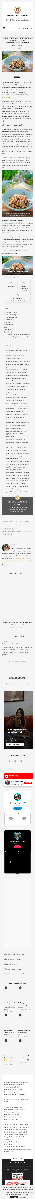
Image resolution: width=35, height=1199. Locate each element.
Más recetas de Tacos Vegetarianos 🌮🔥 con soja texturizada (10, 1059)
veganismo (27, 531)
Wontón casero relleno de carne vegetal (9, 1032)
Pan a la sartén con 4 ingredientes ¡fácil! (24, 1032)
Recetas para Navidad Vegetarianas (15, 1117)
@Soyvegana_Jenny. (17, 511)
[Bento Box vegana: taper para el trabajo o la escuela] (17, 598)
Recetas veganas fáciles (11, 1087)
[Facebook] (10, 1163)
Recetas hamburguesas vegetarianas (16, 1082)
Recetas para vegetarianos (12, 1092)
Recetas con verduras (11, 1119)
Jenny (14, 545)
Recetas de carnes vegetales (13, 1107)
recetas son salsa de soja (11, 525)
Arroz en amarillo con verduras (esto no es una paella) (24, 1058)
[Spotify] (25, 28)
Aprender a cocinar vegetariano (14, 1084)
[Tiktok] (28, 28)
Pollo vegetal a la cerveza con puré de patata (23, 1005)
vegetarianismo (7, 534)
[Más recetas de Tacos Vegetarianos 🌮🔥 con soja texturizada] (10, 1047)
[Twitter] (19, 28)
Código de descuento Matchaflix (14, 1146)
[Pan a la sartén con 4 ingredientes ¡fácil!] (24, 1021)
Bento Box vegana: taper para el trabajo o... (17, 622)
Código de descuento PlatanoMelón (15, 1129)
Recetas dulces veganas (11, 1112)
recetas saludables (24, 521)
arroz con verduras (9, 521)
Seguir (17, 847)
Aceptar (14, 1197)
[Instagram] (21, 28)
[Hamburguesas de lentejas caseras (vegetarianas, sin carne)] (10, 994)
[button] (3, 602)
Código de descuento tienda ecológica (16, 1134)
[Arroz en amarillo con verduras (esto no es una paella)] (24, 1047)
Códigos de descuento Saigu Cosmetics (16, 1127)
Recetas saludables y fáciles (13, 1089)
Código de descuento (11, 1137)
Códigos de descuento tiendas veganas (16, 1124)
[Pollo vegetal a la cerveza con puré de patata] (24, 994)
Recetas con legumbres (11, 1114)
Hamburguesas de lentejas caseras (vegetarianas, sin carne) (9, 1006)
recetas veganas (8, 528)
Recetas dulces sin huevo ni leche (14, 1109)
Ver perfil (17, 808)
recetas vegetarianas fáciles (12, 531)
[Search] (31, 28)
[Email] (23, 28)
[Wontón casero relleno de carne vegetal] (10, 1021)
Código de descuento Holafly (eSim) (15, 1132)
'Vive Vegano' (18, 558)
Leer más (23, 1197)
